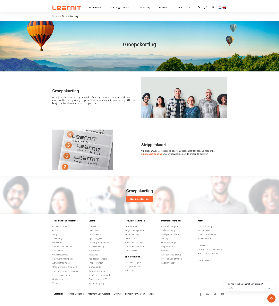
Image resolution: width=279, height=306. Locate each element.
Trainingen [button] (95, 7)
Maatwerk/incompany (62, 258)
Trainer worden (96, 262)
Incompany (144, 7)
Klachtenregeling (96, 283)
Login (151, 293)
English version (168, 262)
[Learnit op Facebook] (200, 294)
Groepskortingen (169, 242)
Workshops (57, 242)
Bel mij (164, 238)
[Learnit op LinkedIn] (207, 294)
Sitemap (118, 293)
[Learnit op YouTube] (223, 294)
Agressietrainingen (61, 262)
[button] (199, 7)
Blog (54, 234)
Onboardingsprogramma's (64, 266)
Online (55, 230)
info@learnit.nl (211, 253)
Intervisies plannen (61, 275)
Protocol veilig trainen (171, 258)
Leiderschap (130, 238)
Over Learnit (94, 230)
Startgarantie (95, 266)
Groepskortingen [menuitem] (133, 262)
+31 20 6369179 (214, 249)
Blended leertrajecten (62, 246)
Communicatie (132, 226)
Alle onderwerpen (169, 226)
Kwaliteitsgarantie (97, 271)
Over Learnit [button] (184, 7)
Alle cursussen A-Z (61, 226)
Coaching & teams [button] (119, 7)
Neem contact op (139, 199)
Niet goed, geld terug (171, 254)
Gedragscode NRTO (98, 279)
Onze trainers (95, 234)
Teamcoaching (132, 234)
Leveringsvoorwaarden (99, 242)
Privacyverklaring (96, 246)
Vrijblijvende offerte (170, 234)
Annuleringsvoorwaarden (100, 275)
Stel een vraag (168, 230)
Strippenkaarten (168, 246)
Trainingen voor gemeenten (65, 271)
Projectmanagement (134, 230)
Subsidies (165, 250)
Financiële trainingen (134, 242)
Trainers (163, 7)
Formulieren (94, 250)
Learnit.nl (58, 294)
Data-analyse (131, 250)
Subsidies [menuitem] (129, 270)
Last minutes (58, 250)
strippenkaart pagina (151, 153)
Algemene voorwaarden (99, 293)
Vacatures (93, 254)
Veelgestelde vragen (98, 258)
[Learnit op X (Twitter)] (215, 294)
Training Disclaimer (75, 293)
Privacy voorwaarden (135, 293)
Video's (55, 283)
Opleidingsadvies (60, 254)
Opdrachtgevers (96, 238)
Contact (92, 226)
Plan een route (204, 238)
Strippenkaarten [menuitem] (132, 266)
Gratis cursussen (60, 279)
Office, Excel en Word (135, 246)
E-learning (57, 238)
